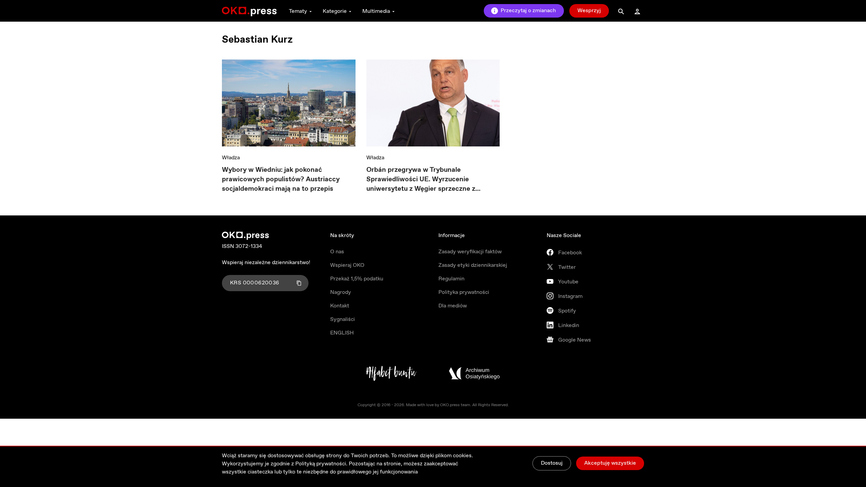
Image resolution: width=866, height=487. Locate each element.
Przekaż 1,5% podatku (356, 278)
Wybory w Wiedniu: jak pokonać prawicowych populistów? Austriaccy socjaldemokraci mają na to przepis (281, 179)
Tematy (298, 11)
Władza (231, 157)
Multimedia (376, 11)
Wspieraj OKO (347, 265)
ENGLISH (342, 333)
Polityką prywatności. (321, 463)
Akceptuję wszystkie (610, 463)
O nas (337, 251)
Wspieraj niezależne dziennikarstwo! (266, 262)
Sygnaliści (342, 319)
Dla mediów (452, 305)
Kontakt (339, 305)
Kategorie (335, 11)
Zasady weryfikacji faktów (470, 251)
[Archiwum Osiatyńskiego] (474, 373)
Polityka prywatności (463, 292)
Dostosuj (552, 463)
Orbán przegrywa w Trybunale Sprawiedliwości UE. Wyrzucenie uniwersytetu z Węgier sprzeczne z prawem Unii (420, 179)
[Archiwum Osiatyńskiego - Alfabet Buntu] (391, 373)
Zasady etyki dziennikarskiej (472, 265)
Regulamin (451, 278)
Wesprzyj (589, 10)
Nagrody (340, 292)
